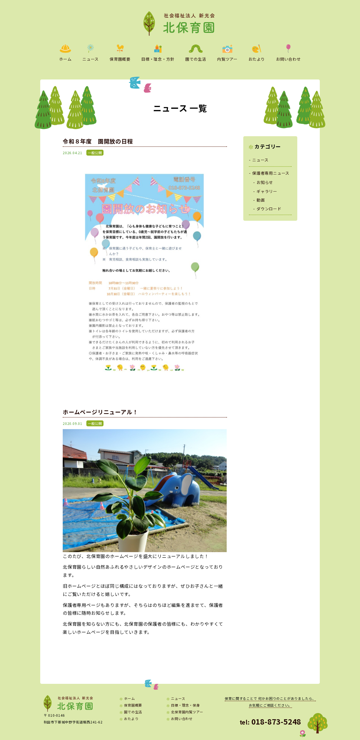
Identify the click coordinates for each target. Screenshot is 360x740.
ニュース (90, 59)
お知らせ (264, 182)
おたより (256, 59)
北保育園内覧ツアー (187, 711)
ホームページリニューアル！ (100, 412)
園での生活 (195, 59)
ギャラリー (266, 191)
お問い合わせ (288, 59)
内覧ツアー (227, 59)
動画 (260, 200)
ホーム (65, 59)
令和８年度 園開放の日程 (98, 141)
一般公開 (95, 152)
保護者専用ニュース (270, 173)
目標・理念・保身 (185, 705)
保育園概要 (120, 59)
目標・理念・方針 (157, 59)
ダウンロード (269, 208)
